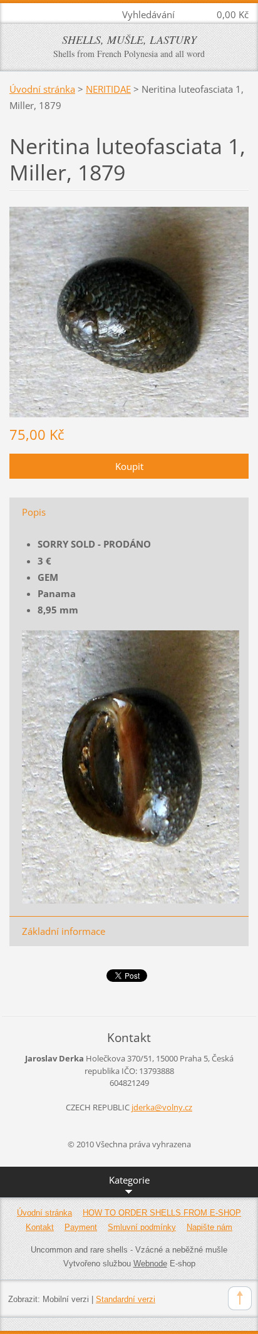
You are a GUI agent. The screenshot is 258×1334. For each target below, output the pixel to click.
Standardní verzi (125, 1299)
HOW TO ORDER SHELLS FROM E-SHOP (162, 1212)
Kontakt (40, 1227)
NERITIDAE (108, 89)
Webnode (150, 1263)
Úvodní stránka (42, 89)
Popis (34, 512)
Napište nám (209, 1227)
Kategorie (129, 1180)
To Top (240, 1298)
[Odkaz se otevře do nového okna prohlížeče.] (129, 311)
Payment (80, 1227)
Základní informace (63, 931)
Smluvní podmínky (142, 1227)
